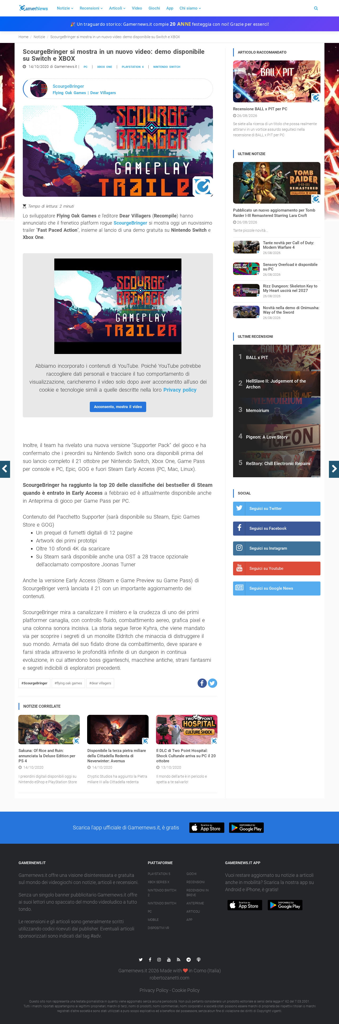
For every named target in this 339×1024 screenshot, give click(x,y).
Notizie (63, 8)
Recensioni (89, 8)
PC (85, 67)
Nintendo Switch (166, 67)
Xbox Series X (158, 882)
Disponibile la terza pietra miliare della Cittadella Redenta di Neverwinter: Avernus (116, 755)
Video (137, 8)
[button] (202, 683)
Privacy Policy (154, 990)
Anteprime (195, 903)
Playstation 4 (133, 67)
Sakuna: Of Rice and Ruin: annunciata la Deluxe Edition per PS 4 (47, 755)
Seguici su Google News (271, 588)
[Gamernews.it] (33, 8)
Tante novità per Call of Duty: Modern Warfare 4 (288, 245)
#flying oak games (68, 683)
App (169, 8)
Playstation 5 (159, 874)
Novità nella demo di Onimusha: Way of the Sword (291, 310)
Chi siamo (189, 8)
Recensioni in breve (197, 893)
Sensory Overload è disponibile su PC (290, 267)
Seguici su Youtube (266, 568)
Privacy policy (180, 390)
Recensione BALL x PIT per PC (260, 109)
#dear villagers (100, 683)
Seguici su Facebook (268, 528)
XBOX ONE (104, 67)
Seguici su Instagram (268, 548)
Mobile (153, 920)
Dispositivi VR (158, 928)
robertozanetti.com (169, 978)
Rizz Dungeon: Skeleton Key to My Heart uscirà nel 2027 (290, 288)
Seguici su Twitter (265, 508)
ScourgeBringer (130, 223)
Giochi (154, 8)
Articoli (115, 8)
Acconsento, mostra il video (118, 407)
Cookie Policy (186, 990)
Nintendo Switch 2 (162, 893)
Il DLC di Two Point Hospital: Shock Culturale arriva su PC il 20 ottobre (186, 755)
